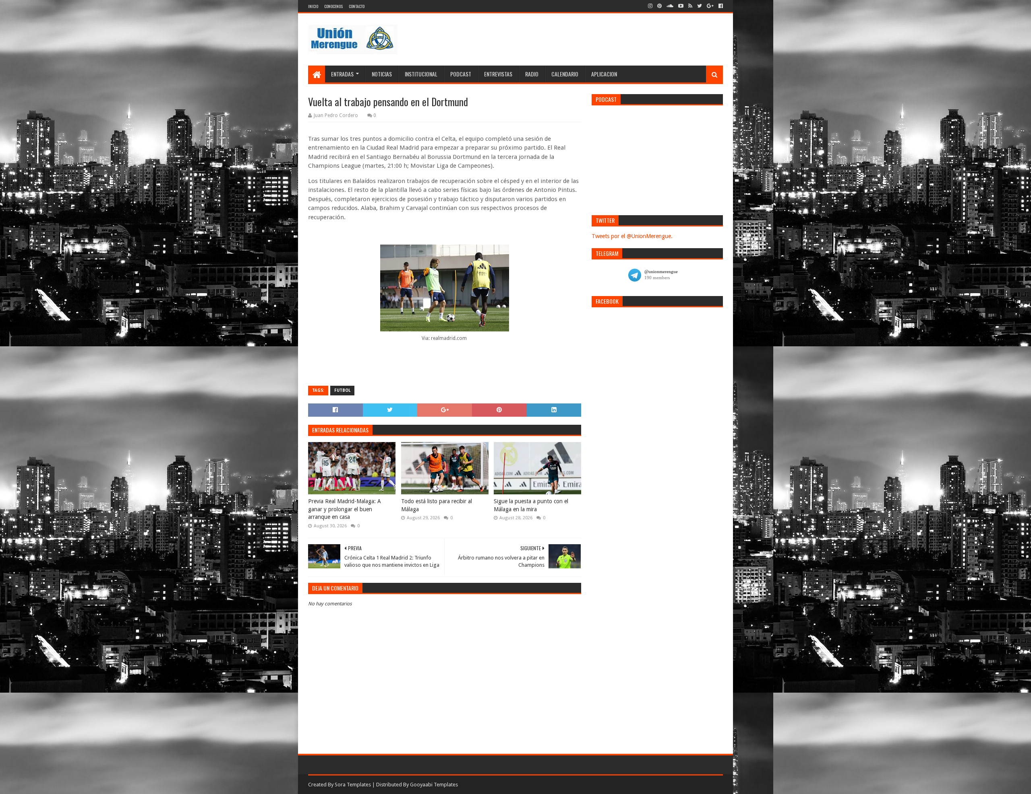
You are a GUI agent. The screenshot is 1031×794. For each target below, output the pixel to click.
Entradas (342, 74)
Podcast (460, 74)
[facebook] (720, 6)
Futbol (342, 390)
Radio (531, 74)
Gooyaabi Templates (434, 785)
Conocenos (333, 6)
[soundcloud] (670, 6)
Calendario (564, 74)
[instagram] (650, 6)
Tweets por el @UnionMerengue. (632, 236)
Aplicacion (604, 74)
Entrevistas (498, 74)
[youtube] (681, 6)
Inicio (313, 6)
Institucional (421, 74)
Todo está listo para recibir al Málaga (436, 505)
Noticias (382, 74)
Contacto (356, 6)
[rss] (690, 6)
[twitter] (700, 6)
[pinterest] (659, 6)
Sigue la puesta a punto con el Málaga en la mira (531, 505)
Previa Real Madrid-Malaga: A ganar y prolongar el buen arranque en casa (344, 509)
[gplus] (710, 6)
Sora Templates (353, 785)
